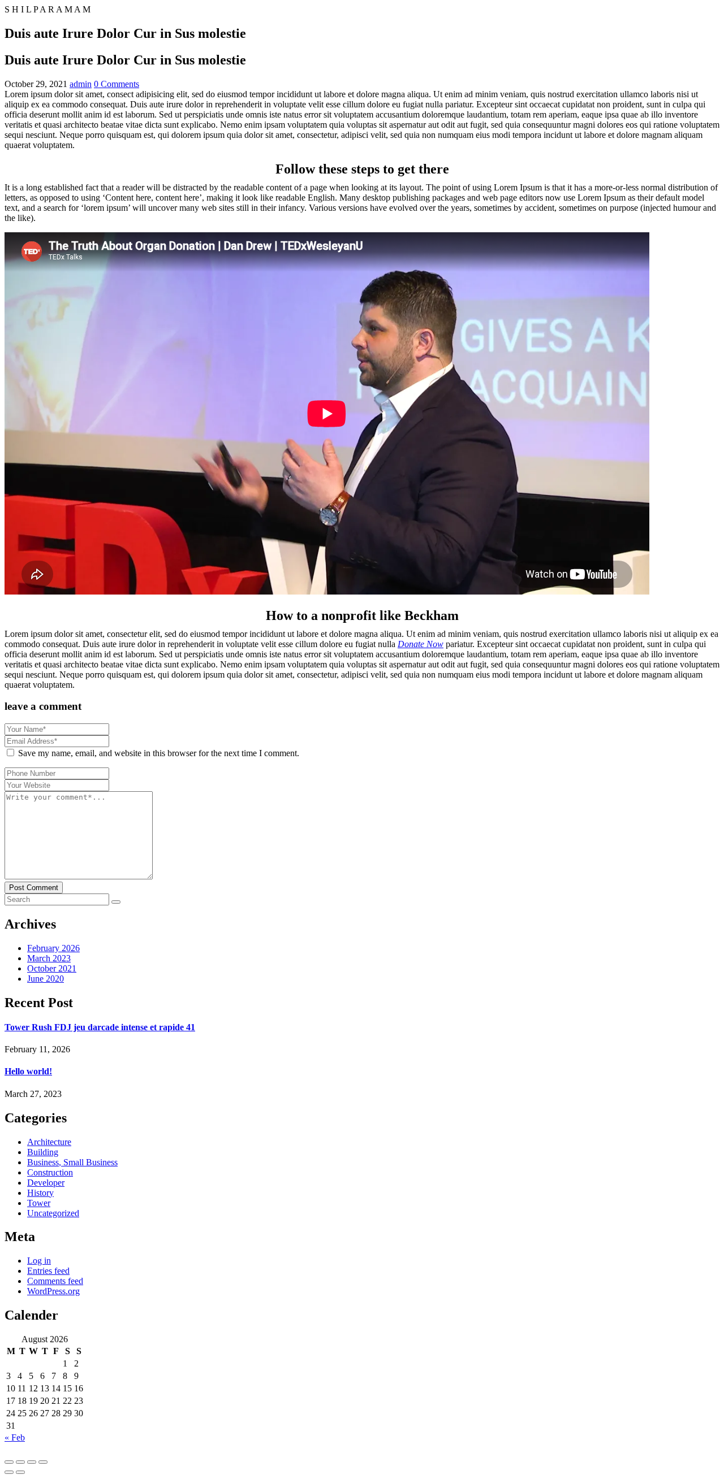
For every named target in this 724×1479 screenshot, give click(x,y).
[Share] (31, 1462)
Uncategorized (53, 1213)
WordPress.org (53, 1291)
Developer (45, 1182)
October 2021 (51, 968)
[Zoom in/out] (9, 1462)
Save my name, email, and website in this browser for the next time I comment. (158, 753)
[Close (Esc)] (43, 1462)
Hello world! (28, 1071)
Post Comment (33, 887)
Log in (39, 1260)
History (40, 1193)
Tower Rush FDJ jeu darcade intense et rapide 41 (100, 1027)
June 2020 (45, 978)
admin (81, 84)
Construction (50, 1172)
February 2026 (53, 948)
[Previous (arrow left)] (9, 1472)
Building (42, 1152)
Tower (38, 1203)
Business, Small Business (72, 1162)
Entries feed (48, 1271)
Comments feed (55, 1281)
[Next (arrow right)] (20, 1472)
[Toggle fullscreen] (20, 1462)
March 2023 (49, 958)
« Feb (15, 1437)
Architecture (49, 1142)
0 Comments (116, 84)
